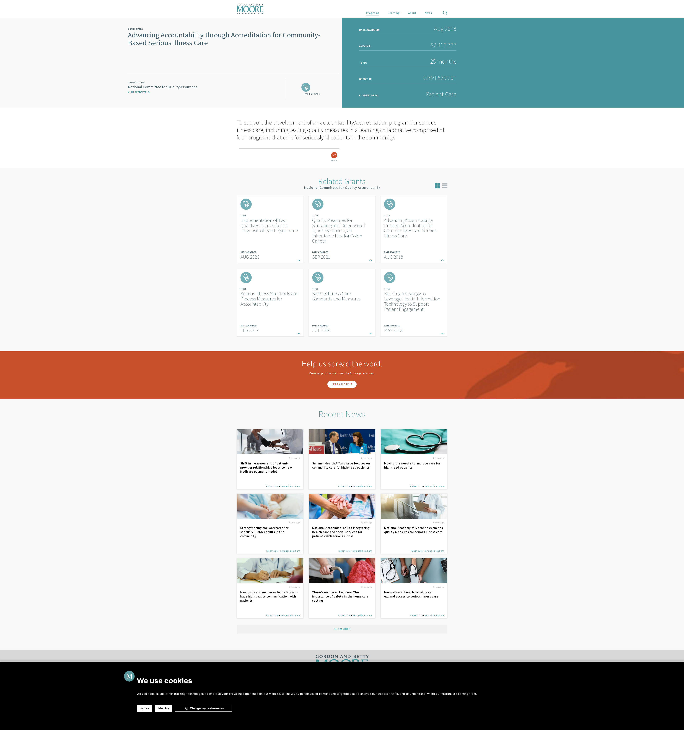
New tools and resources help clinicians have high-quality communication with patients (269, 596)
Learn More (341, 384)
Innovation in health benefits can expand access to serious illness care (411, 594)
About (412, 13)
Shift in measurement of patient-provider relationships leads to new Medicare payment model (266, 467)
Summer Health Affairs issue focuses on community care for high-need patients (341, 465)
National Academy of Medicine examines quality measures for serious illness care (413, 530)
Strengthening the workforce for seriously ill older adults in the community (264, 532)
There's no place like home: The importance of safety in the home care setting (340, 596)
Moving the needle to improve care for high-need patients (412, 465)
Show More (342, 629)
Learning (394, 13)
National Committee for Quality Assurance (162, 87)
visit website (137, 92)
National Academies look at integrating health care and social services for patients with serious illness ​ (341, 532)
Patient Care (272, 486)
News (428, 13)
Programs (372, 13)
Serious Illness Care (290, 486)
